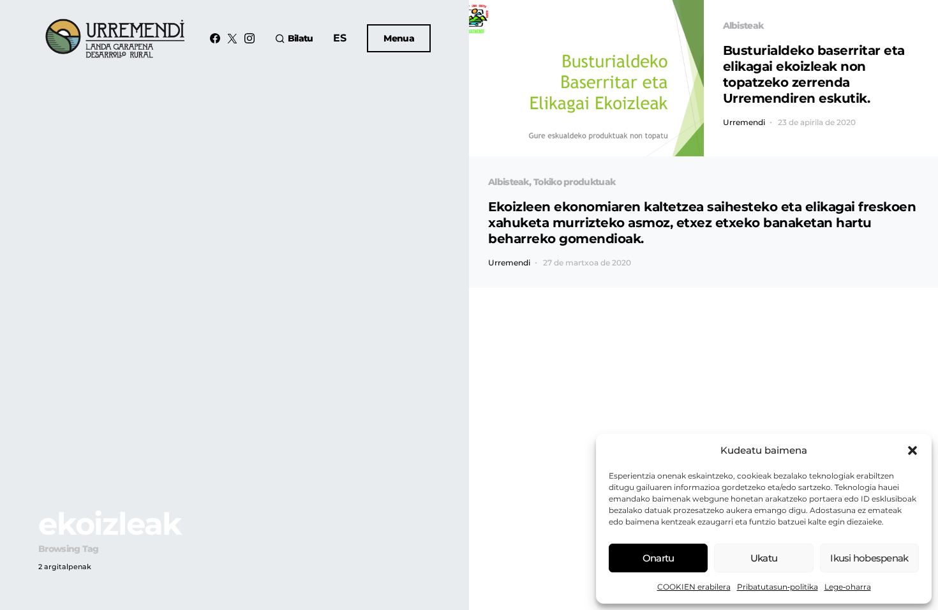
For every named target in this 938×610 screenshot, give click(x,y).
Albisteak (743, 25)
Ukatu (763, 558)
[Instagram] (249, 38)
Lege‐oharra (847, 586)
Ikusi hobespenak (869, 558)
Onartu (658, 558)
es (339, 38)
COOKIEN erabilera (694, 586)
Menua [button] (398, 38)
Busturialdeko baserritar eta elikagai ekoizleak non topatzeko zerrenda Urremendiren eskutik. (814, 74)
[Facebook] (215, 38)
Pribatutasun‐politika (777, 586)
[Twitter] (232, 38)
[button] (912, 450)
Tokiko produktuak (574, 182)
